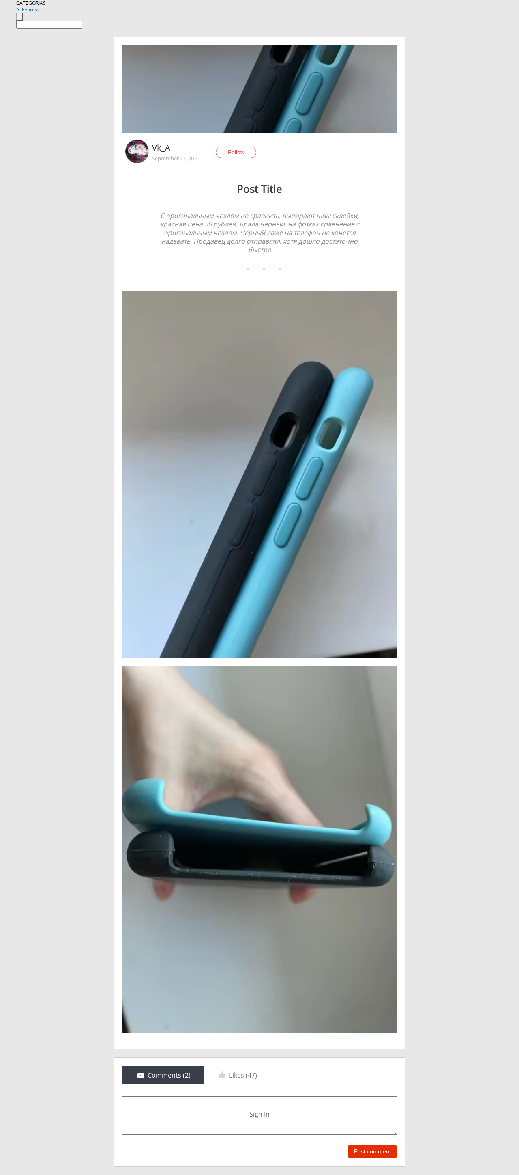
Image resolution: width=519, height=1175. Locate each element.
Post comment (372, 1151)
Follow (236, 152)
